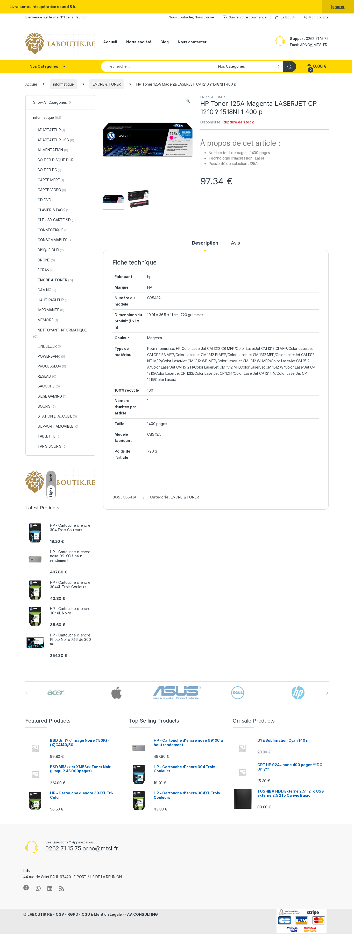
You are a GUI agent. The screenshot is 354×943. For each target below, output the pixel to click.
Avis (235, 243)
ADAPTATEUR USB (56, 140)
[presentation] (327, 693)
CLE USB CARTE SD (57, 220)
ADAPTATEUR (51, 130)
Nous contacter (192, 42)
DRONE (46, 260)
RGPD (72, 914)
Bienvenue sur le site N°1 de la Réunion (56, 17)
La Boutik (288, 17)
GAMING (47, 290)
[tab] (205, 245)
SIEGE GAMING (52, 396)
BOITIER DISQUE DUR (58, 160)
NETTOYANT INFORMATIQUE (60, 333)
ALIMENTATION (53, 150)
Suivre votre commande (248, 17)
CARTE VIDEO (52, 190)
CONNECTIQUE (53, 230)
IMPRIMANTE (51, 310)
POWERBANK (51, 356)
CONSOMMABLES (56, 240)
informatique (63, 84)
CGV (60, 914)
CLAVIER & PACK (53, 210)
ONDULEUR (50, 346)
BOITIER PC (49, 170)
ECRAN (46, 270)
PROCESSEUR (52, 366)
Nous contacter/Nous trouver (192, 17)
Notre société (138, 42)
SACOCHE (49, 386)
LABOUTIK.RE (39, 914)
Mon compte (319, 17)
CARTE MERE (51, 180)
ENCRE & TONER (107, 84)
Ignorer (337, 6)
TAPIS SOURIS (52, 446)
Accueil (110, 42)
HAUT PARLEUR (53, 300)
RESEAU (47, 376)
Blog (164, 42)
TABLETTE (49, 436)
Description (205, 243)
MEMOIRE (48, 320)
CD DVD (47, 200)
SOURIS (47, 406)
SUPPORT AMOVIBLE (58, 426)
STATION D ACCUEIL (57, 416)
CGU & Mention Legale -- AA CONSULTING (120, 914)
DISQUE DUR (51, 250)
